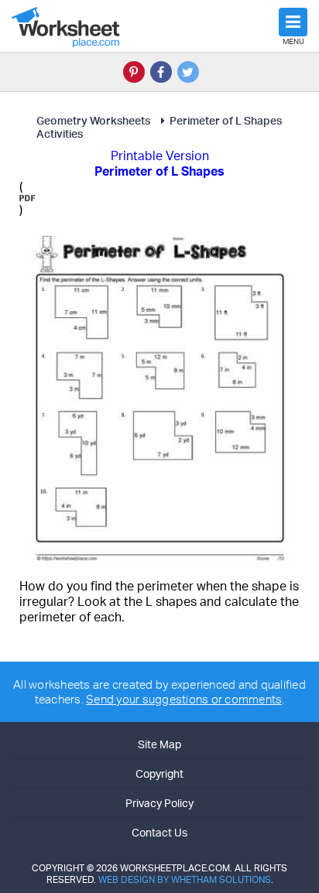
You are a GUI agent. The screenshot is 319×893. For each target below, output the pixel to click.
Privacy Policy (159, 802)
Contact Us (159, 832)
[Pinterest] (134, 72)
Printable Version (160, 155)
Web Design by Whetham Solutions (184, 879)
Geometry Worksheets (93, 120)
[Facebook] (161, 72)
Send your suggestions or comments (184, 699)
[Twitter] (188, 72)
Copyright (159, 773)
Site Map (159, 744)
